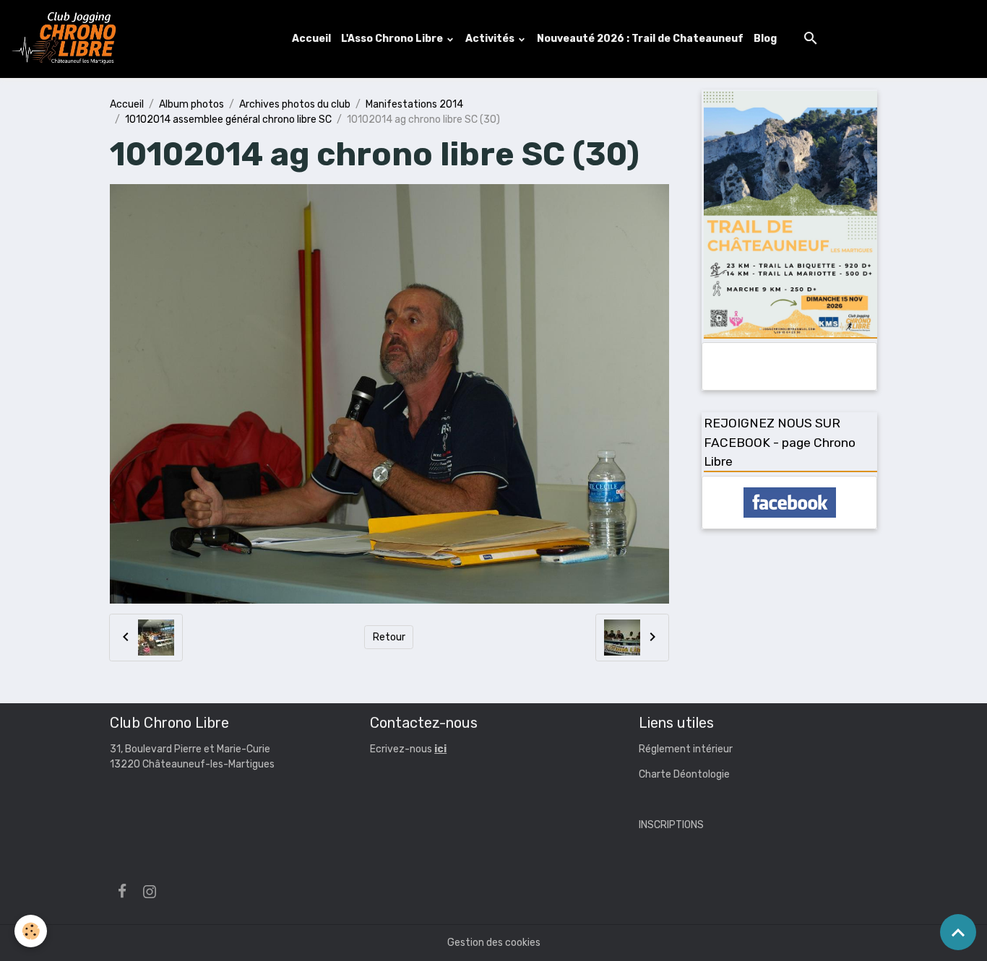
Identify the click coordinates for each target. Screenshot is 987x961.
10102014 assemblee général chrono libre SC (228, 119)
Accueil (311, 38)
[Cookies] (30, 931)
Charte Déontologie (684, 774)
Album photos (191, 104)
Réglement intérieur (686, 749)
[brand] (67, 39)
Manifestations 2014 (414, 104)
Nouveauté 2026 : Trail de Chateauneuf (640, 38)
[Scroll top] (958, 932)
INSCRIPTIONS (671, 825)
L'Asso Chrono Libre (393, 38)
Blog (765, 38)
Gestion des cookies (493, 942)
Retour (389, 637)
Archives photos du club (294, 104)
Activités (491, 38)
